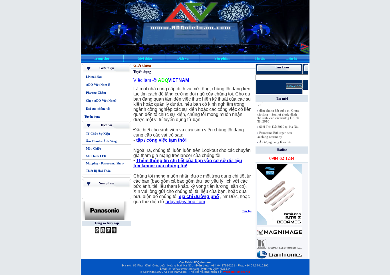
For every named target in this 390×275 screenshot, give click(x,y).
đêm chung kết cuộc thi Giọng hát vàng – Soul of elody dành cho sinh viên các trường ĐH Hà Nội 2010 (278, 113)
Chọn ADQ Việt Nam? (101, 100)
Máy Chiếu (94, 148)
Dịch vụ (183, 58)
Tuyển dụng (92, 116)
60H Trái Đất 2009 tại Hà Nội (279, 124)
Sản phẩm (222, 58)
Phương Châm (96, 92)
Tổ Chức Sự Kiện (98, 133)
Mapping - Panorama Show (105, 163)
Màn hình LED (96, 156)
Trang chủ (101, 58)
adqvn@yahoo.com (185, 201)
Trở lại (247, 211)
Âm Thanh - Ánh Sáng (102, 141)
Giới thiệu (145, 58)
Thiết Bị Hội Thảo (98, 170)
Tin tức (260, 58)
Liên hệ (291, 58)
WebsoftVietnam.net (236, 271)
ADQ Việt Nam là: (99, 84)
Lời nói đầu (94, 76)
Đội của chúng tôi (98, 108)
